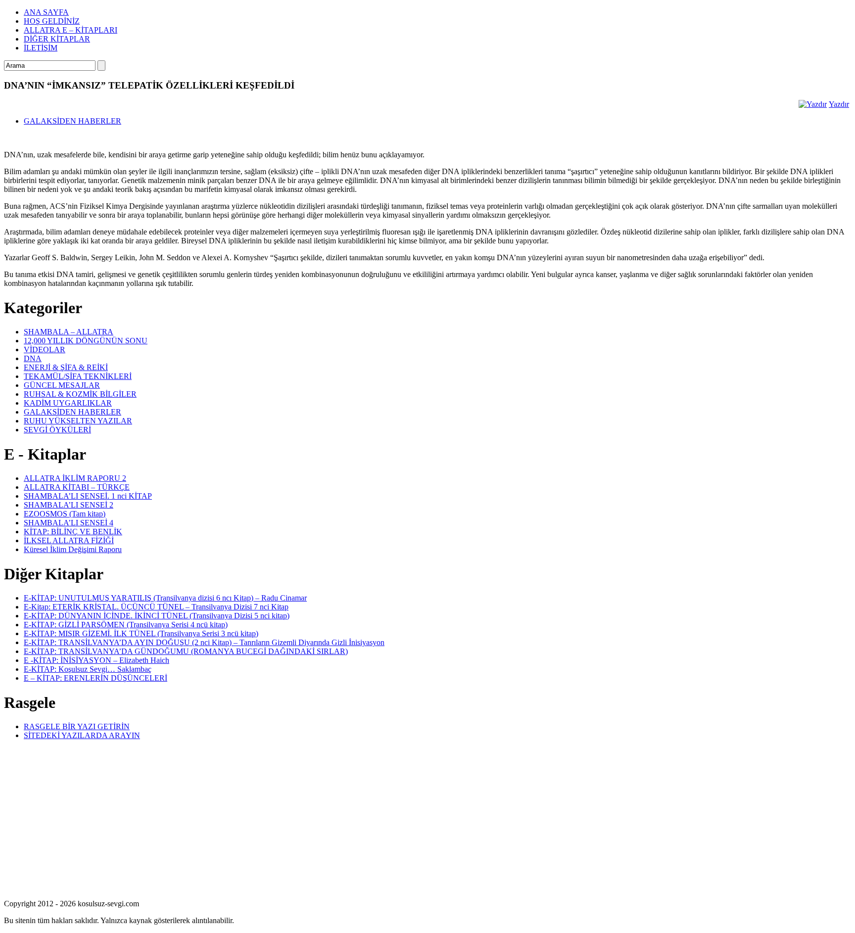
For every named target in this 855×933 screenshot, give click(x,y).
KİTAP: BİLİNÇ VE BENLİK (73, 531)
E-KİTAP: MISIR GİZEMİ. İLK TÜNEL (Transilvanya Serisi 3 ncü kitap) (141, 633)
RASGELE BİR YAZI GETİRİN (77, 726)
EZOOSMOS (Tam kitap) (64, 514)
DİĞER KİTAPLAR (57, 39)
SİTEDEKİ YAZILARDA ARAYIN (82, 735)
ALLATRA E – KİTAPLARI (70, 30)
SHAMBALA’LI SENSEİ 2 (68, 505)
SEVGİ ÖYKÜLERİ (57, 429)
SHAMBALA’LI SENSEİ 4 (68, 522)
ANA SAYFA (46, 12)
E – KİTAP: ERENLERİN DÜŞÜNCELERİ (95, 678)
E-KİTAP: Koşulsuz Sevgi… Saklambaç (87, 669)
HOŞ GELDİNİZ (52, 21)
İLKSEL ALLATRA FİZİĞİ (69, 540)
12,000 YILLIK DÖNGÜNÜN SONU (85, 340)
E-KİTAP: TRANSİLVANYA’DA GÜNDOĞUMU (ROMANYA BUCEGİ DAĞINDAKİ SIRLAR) (186, 651)
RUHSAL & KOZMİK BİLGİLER (80, 394)
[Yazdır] (813, 104)
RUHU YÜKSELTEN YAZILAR (78, 421)
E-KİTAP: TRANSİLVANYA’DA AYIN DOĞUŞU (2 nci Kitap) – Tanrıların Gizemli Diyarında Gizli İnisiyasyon (204, 642)
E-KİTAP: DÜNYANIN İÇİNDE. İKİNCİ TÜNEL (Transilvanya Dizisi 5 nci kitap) (156, 615)
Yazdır (839, 104)
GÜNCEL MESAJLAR (62, 385)
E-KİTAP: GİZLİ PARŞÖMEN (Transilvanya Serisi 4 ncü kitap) (126, 624)
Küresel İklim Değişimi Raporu (73, 549)
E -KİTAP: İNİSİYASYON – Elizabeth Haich (96, 660)
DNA (33, 358)
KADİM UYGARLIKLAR (68, 403)
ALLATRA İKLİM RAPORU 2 (75, 478)
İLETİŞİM (40, 48)
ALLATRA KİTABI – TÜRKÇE (77, 487)
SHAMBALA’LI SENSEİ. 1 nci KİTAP (88, 496)
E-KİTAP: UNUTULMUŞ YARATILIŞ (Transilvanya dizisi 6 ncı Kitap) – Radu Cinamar (165, 598)
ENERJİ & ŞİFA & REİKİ (66, 367)
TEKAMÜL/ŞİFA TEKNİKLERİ (78, 376)
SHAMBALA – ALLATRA (68, 331)
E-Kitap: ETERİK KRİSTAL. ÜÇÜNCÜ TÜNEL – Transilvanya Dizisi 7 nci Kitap (156, 607)
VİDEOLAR (44, 349)
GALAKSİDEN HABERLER (72, 121)
